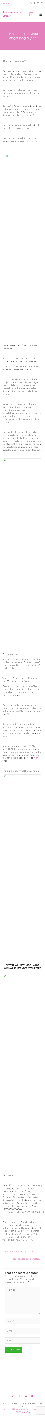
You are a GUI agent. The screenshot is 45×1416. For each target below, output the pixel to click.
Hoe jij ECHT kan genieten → (27, 1259)
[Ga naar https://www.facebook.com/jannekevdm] (19, 1396)
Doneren (6, 3)
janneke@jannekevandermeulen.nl (22, 1409)
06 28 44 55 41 (23, 1412)
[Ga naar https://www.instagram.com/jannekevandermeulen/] (13, 1396)
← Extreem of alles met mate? (18, 1251)
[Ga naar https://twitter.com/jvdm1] (32, 1396)
